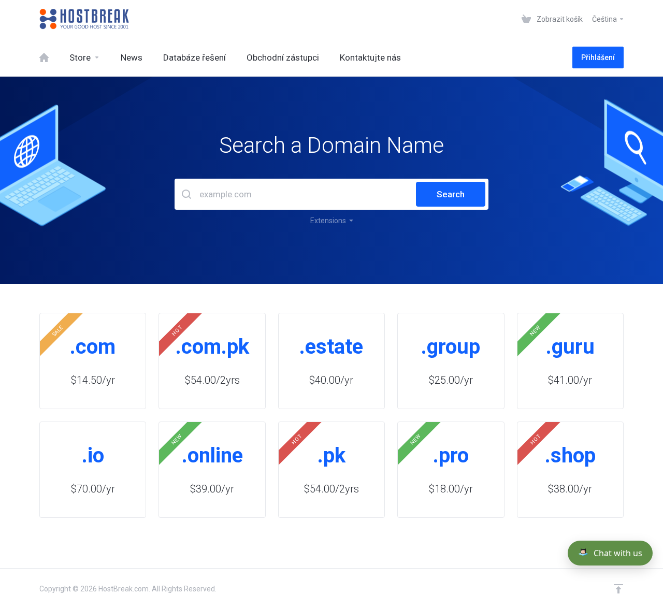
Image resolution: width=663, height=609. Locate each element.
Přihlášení (598, 57)
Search (451, 194)
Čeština (605, 19)
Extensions (329, 220)
